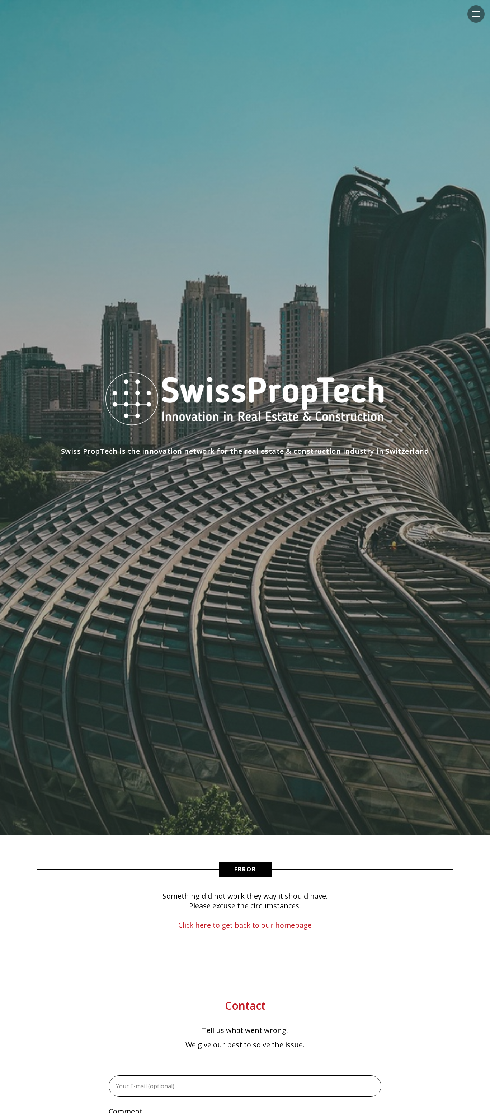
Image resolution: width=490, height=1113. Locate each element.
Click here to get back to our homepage (245, 925)
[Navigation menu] (476, 14)
